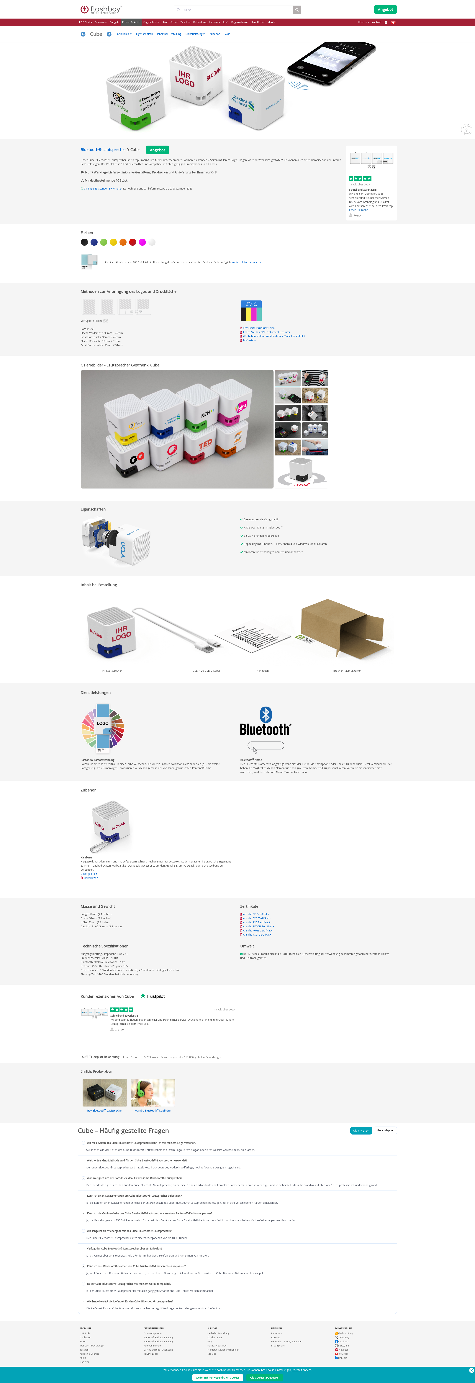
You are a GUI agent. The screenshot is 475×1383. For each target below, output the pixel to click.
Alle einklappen (385, 1130)
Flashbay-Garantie (217, 1345)
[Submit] (178, 10)
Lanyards (214, 22)
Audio (83, 1357)
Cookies (275, 1337)
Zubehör (214, 34)
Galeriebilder (124, 34)
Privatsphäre (278, 1345)
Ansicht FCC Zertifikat (256, 918)
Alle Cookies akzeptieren (264, 1377)
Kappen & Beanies (89, 1353)
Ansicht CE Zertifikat (255, 914)
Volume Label (151, 1353)
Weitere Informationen (245, 262)
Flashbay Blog (345, 1333)
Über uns (363, 22)
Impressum (277, 1333)
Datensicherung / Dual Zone (158, 1349)
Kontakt (376, 22)
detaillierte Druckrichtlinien (259, 328)
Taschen (185, 22)
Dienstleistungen (195, 34)
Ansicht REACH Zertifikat (257, 926)
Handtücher (258, 22)
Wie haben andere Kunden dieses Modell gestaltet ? (274, 336)
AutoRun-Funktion (153, 1345)
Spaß (225, 22)
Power (83, 1341)
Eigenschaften (144, 34)
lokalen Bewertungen (160, 1057)
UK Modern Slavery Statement (286, 1341)
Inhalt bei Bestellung (169, 34)
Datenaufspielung (153, 1333)
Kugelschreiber (151, 22)
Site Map (211, 1353)
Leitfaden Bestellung (218, 1333)
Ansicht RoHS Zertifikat (257, 930)
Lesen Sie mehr (358, 210)
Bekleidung (199, 22)
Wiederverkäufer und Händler (223, 1349)
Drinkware (101, 22)
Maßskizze (249, 340)
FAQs (227, 34)
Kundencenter (214, 1337)
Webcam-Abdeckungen (92, 1345)
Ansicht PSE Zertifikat (256, 922)
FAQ (209, 1341)
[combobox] (233, 10)
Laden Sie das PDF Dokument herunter (266, 332)
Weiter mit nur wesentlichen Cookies (218, 1377)
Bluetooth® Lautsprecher (103, 149)
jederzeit (297, 1370)
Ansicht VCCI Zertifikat (256, 934)
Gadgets (114, 22)
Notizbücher (170, 22)
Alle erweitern (361, 1130)
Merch (271, 22)
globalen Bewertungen (203, 1057)
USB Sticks (85, 22)
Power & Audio (131, 22)
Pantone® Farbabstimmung (158, 1337)
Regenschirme (239, 22)
